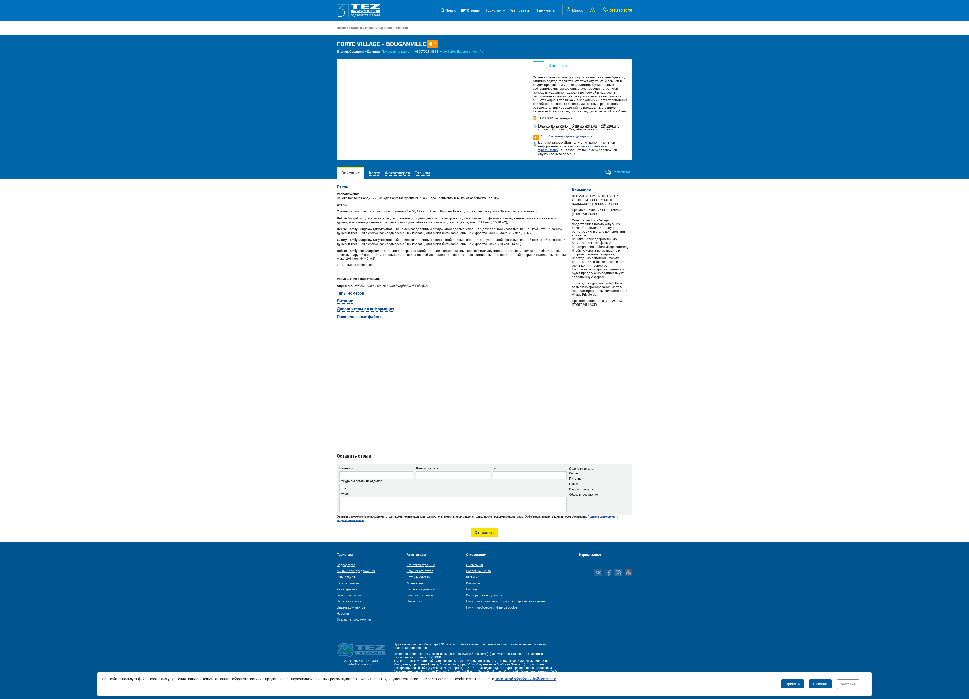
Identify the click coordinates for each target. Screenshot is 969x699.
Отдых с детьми (584, 125)
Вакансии (472, 577)
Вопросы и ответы (420, 595)
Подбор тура (346, 565)
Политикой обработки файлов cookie (525, 679)
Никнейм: (346, 468)
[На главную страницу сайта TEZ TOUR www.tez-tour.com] (358, 10)
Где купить (546, 10)
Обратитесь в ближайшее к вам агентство (471, 644)
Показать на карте (395, 51)
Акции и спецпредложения (356, 571)
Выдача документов (351, 607)
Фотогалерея (397, 172)
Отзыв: (344, 494)
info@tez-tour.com (360, 664)
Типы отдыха (346, 577)
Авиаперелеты (347, 589)
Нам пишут (414, 601)
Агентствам (519, 10)
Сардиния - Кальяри (393, 28)
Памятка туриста (349, 601)
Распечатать (622, 172)
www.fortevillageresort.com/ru (461, 51)
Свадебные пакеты (583, 129)
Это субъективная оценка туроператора (566, 136)
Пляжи (607, 129)
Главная (342, 28)
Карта (374, 172)
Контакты (473, 583)
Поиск (450, 10)
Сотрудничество (418, 577)
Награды (472, 589)
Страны (473, 10)
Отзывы (422, 172)
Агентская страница (421, 565)
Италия (370, 28)
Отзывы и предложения (354, 619)
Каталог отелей (348, 583)
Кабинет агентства (420, 571)
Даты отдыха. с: (427, 468)
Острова (558, 129)
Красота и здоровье (553, 125)
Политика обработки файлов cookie (491, 607)
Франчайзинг (416, 583)
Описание (350, 172)
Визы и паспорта (349, 595)
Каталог (356, 28)
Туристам (493, 10)
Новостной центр (478, 571)
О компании (474, 565)
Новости (343, 613)
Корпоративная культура (484, 595)
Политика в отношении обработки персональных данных (507, 601)
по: (495, 468)
